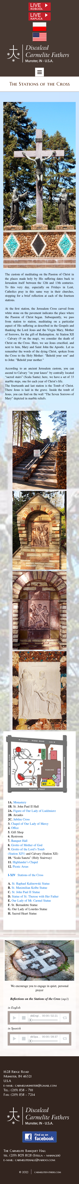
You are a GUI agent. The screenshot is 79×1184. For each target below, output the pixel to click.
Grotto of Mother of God (26, 845)
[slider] (44, 1020)
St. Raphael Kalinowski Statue (31, 883)
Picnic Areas (20, 866)
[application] (39, 1017)
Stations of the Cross (25, 875)
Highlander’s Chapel (25, 862)
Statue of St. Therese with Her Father (35, 896)
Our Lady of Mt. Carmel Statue (31, 900)
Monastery (19, 802)
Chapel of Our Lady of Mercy (29, 824)
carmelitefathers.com (47, 1172)
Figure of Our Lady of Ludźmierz (34, 811)
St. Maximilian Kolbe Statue (29, 887)
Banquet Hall (19, 841)
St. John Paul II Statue (26, 892)
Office (15, 828)
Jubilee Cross (21, 819)
